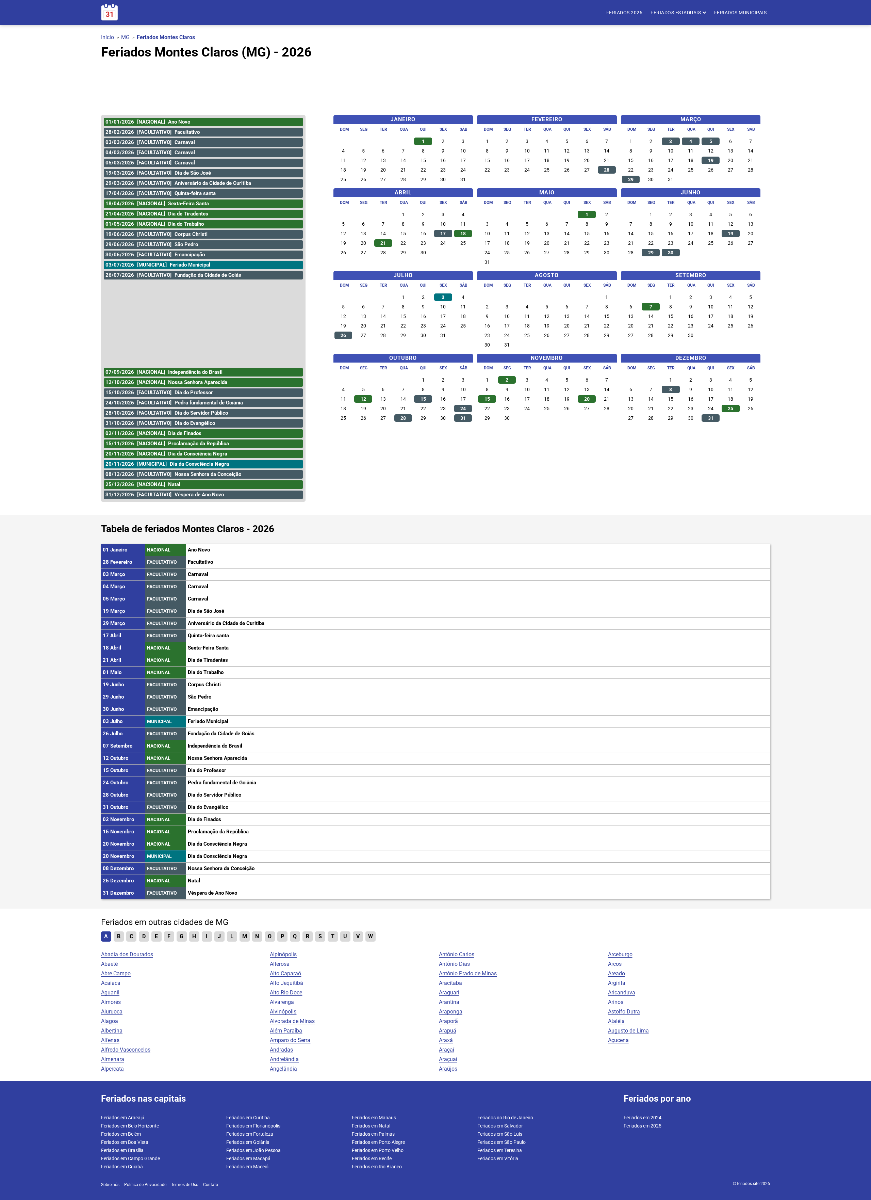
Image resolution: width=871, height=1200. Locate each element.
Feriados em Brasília (122, 1150)
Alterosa (280, 964)
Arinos (615, 1002)
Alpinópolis (283, 954)
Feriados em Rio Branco (377, 1166)
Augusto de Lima (628, 1030)
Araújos (448, 1069)
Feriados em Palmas (373, 1134)
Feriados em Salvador (500, 1126)
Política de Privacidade (145, 1184)
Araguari (449, 992)
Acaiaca (110, 983)
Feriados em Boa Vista (124, 1142)
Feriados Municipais (740, 12)
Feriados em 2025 (642, 1126)
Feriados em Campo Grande (130, 1158)
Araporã (448, 1021)
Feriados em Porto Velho (378, 1150)
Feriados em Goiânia (247, 1142)
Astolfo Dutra (624, 1011)
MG (125, 37)
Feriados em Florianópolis (253, 1126)
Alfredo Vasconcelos (125, 1049)
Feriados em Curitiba (248, 1117)
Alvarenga (282, 1002)
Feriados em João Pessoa (253, 1150)
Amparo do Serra (290, 1040)
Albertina (111, 1030)
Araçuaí (448, 1059)
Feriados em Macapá (248, 1158)
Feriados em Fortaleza (249, 1134)
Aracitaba (450, 983)
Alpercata (112, 1069)
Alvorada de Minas (292, 1021)
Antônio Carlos (456, 954)
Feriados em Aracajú (122, 1117)
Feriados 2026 (624, 12)
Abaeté (109, 964)
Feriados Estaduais (676, 12)
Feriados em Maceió (247, 1166)
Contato (210, 1184)
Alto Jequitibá (286, 983)
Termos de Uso (184, 1184)
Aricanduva (621, 992)
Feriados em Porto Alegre (378, 1142)
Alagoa (109, 1021)
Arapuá (447, 1030)
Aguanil (110, 992)
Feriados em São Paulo (501, 1142)
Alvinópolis (283, 1011)
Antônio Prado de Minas (468, 973)
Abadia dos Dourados (127, 954)
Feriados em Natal (371, 1126)
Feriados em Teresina (499, 1150)
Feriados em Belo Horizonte (130, 1126)
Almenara (112, 1059)
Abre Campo (116, 973)
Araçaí (446, 1049)
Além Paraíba (286, 1030)
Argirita (616, 983)
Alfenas (110, 1040)
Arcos (615, 964)
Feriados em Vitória (497, 1158)
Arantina (449, 1002)
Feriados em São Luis (499, 1134)
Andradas (281, 1049)
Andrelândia (284, 1059)
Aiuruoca (111, 1011)
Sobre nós (110, 1184)
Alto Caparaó (285, 973)
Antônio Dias (454, 964)
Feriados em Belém (121, 1134)
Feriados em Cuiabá (122, 1166)
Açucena (618, 1040)
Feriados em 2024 (642, 1117)
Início (107, 37)
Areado (616, 973)
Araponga (450, 1011)
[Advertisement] (435, 84)
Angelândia (283, 1069)
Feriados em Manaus (374, 1117)
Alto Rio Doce (286, 992)
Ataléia (616, 1021)
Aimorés (111, 1002)
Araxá (446, 1040)
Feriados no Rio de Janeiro (505, 1117)
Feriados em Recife (372, 1158)
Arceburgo (620, 954)
